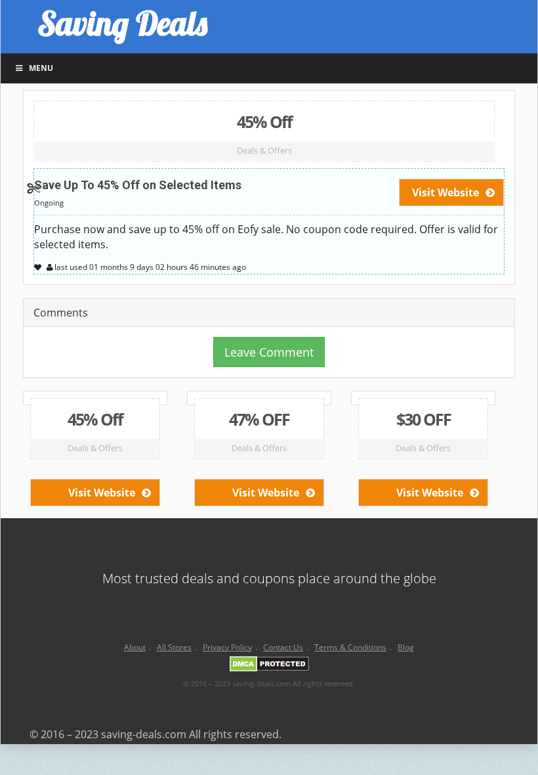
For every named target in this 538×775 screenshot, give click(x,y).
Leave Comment (269, 352)
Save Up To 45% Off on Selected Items (137, 185)
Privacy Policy (227, 647)
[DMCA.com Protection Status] (269, 666)
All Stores (174, 647)
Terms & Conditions (350, 647)
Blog (406, 647)
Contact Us (283, 647)
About (135, 647)
